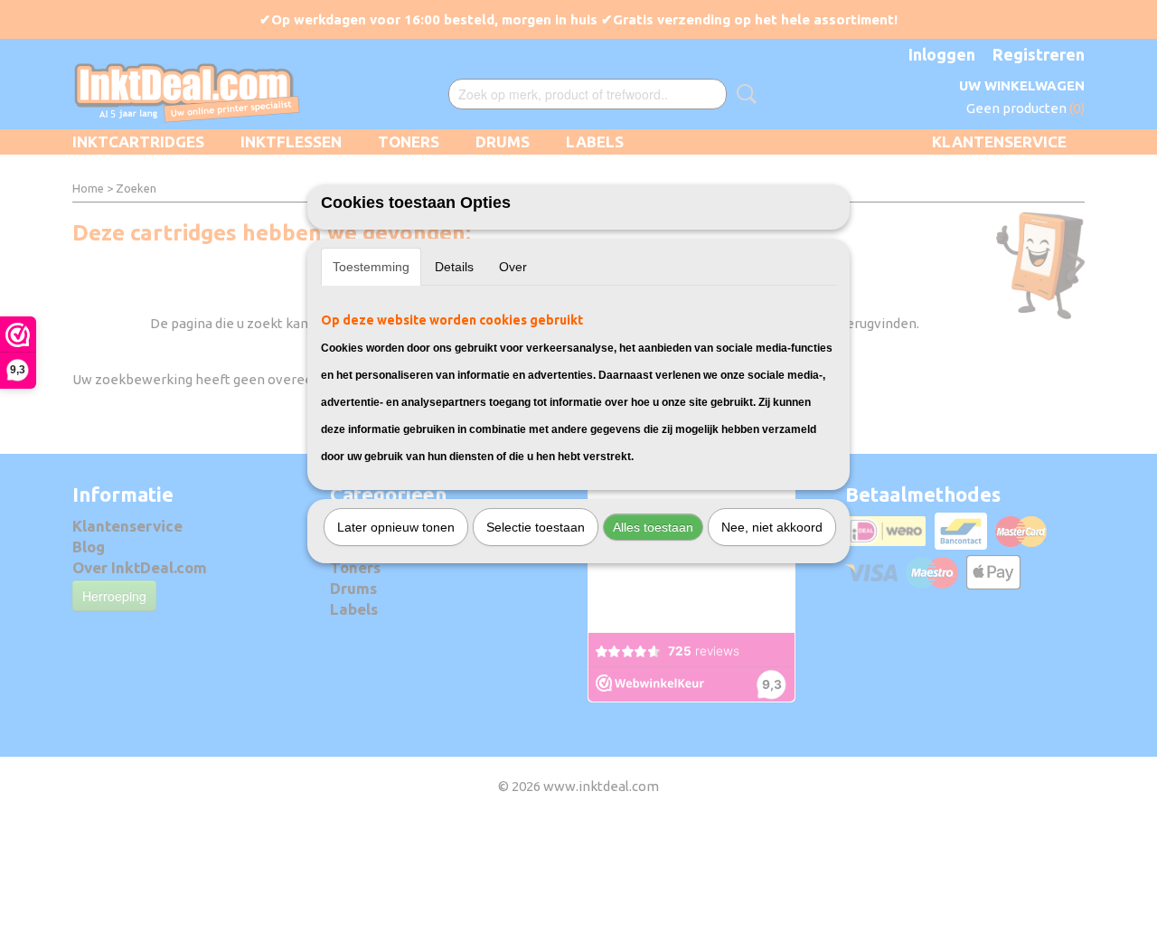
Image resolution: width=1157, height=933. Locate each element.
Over (513, 266)
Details (454, 266)
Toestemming (371, 266)
